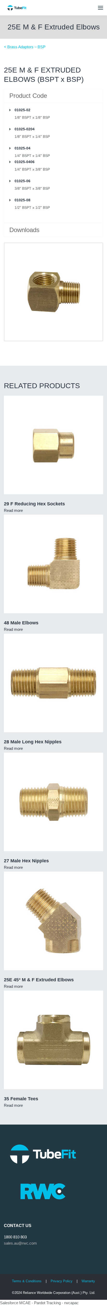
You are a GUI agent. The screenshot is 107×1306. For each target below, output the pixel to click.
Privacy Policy (62, 1281)
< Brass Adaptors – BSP (24, 47)
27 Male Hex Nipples (26, 860)
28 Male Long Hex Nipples (33, 741)
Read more (13, 510)
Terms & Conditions (27, 1281)
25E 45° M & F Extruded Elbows (39, 979)
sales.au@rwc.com (20, 1243)
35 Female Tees (21, 1098)
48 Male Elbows (21, 622)
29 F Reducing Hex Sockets (34, 503)
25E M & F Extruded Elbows (54, 27)
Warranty (88, 1281)
